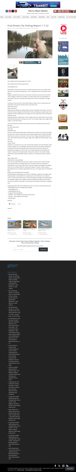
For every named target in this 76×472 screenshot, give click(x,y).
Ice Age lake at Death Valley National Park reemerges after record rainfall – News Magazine (14, 400)
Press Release (12, 28)
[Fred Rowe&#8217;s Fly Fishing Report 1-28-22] (45, 224)
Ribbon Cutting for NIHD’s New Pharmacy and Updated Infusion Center (14, 376)
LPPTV (47, 17)
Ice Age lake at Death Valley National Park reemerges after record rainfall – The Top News (14, 426)
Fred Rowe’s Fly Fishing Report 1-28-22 (44, 229)
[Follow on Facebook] (7, 11)
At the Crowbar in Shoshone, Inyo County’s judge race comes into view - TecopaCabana (13, 349)
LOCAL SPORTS (16, 17)
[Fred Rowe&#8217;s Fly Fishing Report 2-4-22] (14, 224)
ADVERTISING (61, 17)
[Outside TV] (63, 129)
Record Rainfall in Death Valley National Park (14, 405)
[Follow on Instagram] (10, 11)
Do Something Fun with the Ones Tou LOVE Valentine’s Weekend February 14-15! (14, 339)
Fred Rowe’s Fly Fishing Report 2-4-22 (13, 229)
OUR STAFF (53, 17)
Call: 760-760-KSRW (71, 17)
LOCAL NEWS (8, 17)
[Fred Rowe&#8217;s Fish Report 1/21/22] (30, 224)
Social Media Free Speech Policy (33, 470)
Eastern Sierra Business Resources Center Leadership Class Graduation (14, 391)
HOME (1, 17)
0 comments (35, 28)
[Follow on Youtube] (16, 11)
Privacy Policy (20, 470)
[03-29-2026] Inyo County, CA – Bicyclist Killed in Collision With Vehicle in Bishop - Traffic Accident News (14, 278)
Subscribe (43, 249)
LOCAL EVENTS (25, 17)
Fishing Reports (27, 28)
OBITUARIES (34, 17)
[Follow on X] (13, 11)
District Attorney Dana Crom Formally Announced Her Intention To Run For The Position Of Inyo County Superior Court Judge (14, 360)
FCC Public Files (63, 38)
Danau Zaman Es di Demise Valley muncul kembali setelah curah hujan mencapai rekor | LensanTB (14, 413)
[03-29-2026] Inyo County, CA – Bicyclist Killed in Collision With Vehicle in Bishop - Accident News (14, 294)
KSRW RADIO (41, 17)
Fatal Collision (16, 316)
